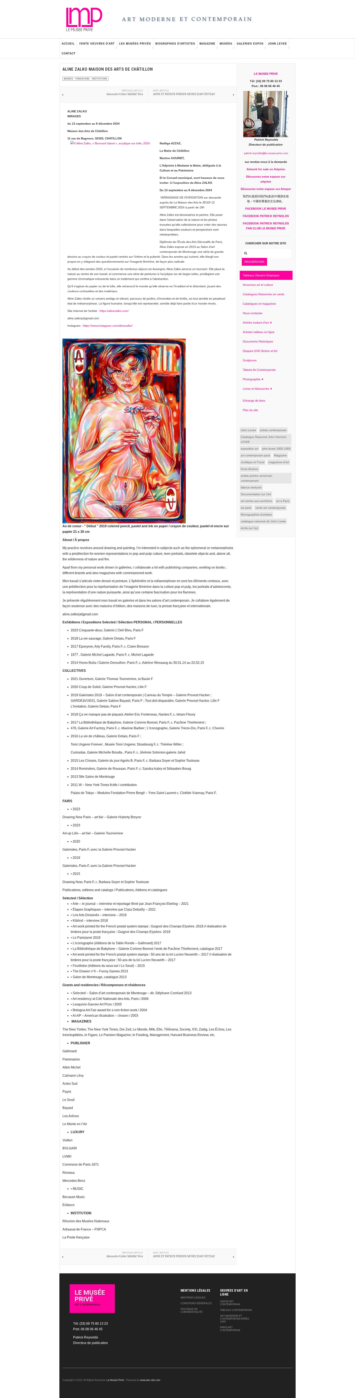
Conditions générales (196, 1303)
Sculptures (250, 360)
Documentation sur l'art (256, 494)
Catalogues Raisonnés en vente (263, 294)
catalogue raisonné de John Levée (263, 521)
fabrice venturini (251, 487)
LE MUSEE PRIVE (266, 73)
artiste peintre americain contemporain (256, 478)
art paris (246, 507)
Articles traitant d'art (256, 322)
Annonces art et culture (258, 284)
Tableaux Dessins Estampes (261, 275)
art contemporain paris (255, 455)
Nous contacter (253, 313)
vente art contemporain (270, 507)
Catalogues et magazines (259, 303)
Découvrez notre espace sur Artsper (266, 189)
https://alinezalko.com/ (114, 310)
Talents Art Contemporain (259, 369)
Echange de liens (254, 400)
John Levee (277, 43)
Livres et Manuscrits (256, 388)
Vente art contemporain (230, 1303)
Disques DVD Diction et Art (260, 351)
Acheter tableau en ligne (258, 332)
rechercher (254, 261)
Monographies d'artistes (256, 514)
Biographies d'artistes (175, 43)
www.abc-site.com (150, 1380)
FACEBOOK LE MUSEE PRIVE (265, 208)
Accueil (68, 43)
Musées (226, 43)
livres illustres (249, 469)
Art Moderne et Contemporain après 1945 (234, 1318)
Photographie (251, 379)
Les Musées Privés (135, 43)
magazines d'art (278, 462)
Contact (69, 53)
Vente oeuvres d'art (97, 43)
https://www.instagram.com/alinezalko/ (108, 325)
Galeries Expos (250, 43)
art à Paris (282, 501)
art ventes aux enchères (256, 501)
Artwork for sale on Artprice (266, 169)
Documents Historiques (258, 341)
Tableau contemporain (236, 1310)
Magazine (207, 43)
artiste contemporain (273, 430)
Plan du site (250, 410)
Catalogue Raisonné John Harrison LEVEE (263, 439)
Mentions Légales (193, 1297)
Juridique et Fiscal (252, 462)
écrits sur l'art (249, 528)
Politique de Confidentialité (191, 1310)
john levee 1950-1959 (276, 448)
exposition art (249, 448)
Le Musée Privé (115, 1380)
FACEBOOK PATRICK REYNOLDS (266, 216)
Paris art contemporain (230, 1329)
